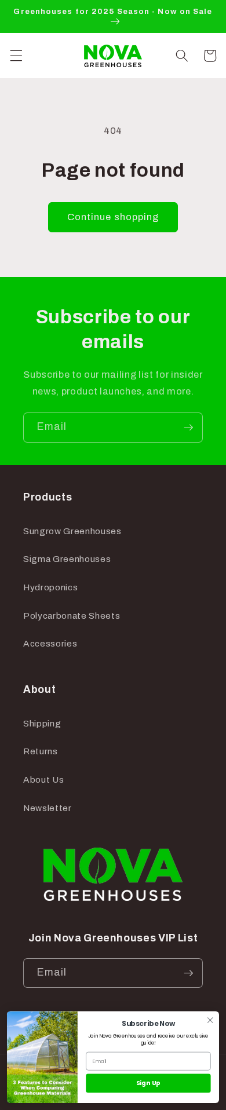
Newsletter (47, 808)
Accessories (50, 643)
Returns (40, 751)
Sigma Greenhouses (67, 559)
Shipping (42, 723)
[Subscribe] (188, 427)
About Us (43, 779)
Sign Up (148, 1083)
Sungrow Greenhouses (72, 531)
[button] (16, 56)
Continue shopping (113, 217)
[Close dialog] (210, 1020)
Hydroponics (50, 587)
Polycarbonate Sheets (71, 615)
